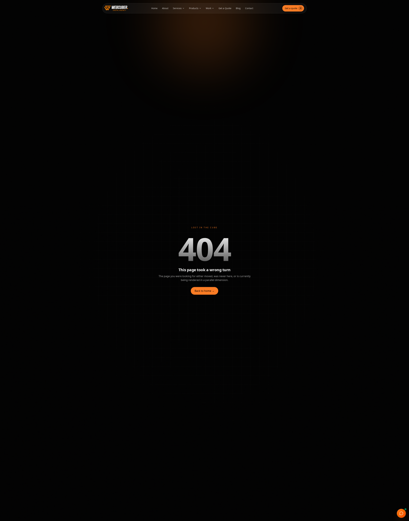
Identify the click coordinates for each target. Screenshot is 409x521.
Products (193, 8)
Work (208, 8)
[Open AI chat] (401, 513)
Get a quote (291, 8)
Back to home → (204, 291)
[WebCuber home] (112, 8)
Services (177, 8)
